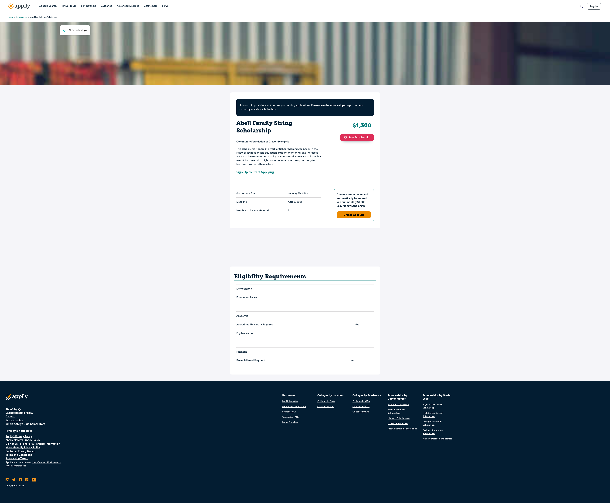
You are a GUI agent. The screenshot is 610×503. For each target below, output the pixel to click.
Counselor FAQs (290, 417)
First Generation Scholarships (402, 429)
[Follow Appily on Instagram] (7, 479)
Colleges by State (326, 401)
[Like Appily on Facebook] (20, 479)
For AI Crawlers (290, 422)
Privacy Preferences (16, 466)
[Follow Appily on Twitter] (13, 479)
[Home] (19, 6)
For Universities (290, 401)
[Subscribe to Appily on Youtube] (34, 479)
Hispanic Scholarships (399, 418)
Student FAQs (289, 412)
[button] (346, 137)
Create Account (354, 214)
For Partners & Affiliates (294, 406)
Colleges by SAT (360, 412)
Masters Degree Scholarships (437, 439)
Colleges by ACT (360, 406)
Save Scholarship (359, 137)
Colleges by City (325, 406)
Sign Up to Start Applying (255, 172)
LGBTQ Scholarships (398, 423)
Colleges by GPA (361, 401)
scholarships (21, 17)
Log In (594, 6)
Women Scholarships (398, 404)
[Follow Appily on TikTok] (26, 479)
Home (10, 17)
